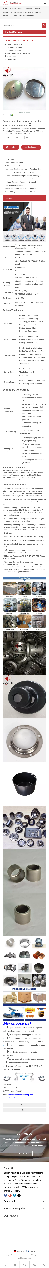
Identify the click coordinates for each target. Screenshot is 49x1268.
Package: (8, 182)
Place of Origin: (10, 192)
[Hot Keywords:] (44, 25)
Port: (6, 185)
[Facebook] (5, 1195)
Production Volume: (12, 189)
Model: (7, 159)
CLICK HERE (24, 1153)
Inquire (12, 147)
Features (8, 198)
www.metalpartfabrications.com (15, 1098)
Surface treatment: (11, 176)
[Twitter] (19, 1195)
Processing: (9, 169)
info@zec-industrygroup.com (18, 53)
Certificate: (8, 166)
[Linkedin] (14, 1195)
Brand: (7, 163)
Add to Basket (31, 147)
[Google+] (10, 1195)
